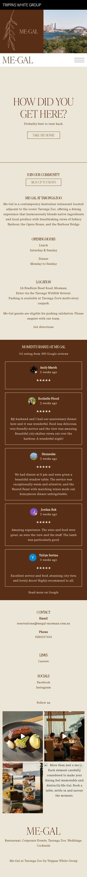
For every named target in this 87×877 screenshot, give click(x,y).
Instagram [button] (43, 687)
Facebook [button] (43, 682)
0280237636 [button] (43, 637)
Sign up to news (43, 182)
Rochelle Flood (48, 398)
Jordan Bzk (48, 509)
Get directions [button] (43, 327)
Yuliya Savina (48, 555)
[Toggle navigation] (79, 60)
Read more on (43, 592)
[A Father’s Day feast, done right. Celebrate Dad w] (64, 736)
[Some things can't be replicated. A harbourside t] (23, 788)
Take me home (44, 135)
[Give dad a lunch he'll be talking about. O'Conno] (23, 736)
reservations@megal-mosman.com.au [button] (43, 623)
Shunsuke (49, 454)
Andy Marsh (48, 367)
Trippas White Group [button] (62, 861)
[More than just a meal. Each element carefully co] (64, 788)
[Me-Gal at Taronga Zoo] (22, 5)
